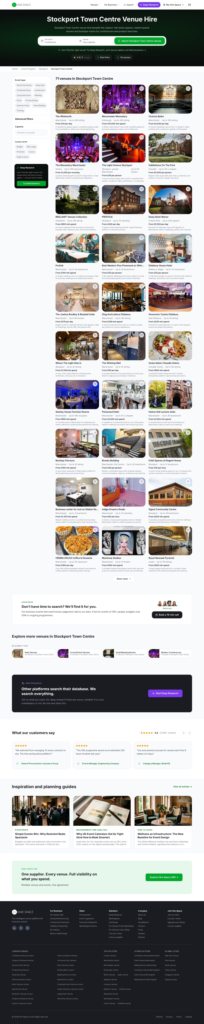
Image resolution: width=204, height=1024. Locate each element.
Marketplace (114, 918)
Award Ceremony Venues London (70, 989)
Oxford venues (109, 1003)
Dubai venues (170, 965)
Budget (20, 147)
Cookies (188, 1017)
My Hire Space (173, 4)
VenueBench (143, 922)
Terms (179, 1017)
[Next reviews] (189, 732)
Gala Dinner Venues (19, 989)
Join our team (173, 915)
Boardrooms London (65, 979)
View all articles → (182, 786)
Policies (141, 937)
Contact (141, 933)
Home (14, 69)
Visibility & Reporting (59, 926)
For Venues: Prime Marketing (121, 926)
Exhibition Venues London (22, 994)
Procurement (85, 915)
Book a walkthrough (58, 933)
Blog (140, 918)
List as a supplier (116, 937)
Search (130, 4)
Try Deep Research (31, 183)
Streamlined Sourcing (59, 918)
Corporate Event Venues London (70, 984)
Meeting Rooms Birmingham (145, 979)
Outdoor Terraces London (22, 1003)
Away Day (40, 85)
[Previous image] (59, 99)
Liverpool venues (110, 984)
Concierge (113, 922)
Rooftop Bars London (65, 970)
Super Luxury (22, 157)
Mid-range (31, 147)
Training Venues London (21, 979)
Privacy (169, 1017)
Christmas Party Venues (66, 960)
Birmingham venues (111, 965)
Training (20, 110)
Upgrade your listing (176, 922)
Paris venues (170, 960)
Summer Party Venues (20, 965)
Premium (20, 152)
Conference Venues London (23, 956)
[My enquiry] (189, 4)
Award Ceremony (24, 85)
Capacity (19, 126)
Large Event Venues (65, 994)
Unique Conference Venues (22, 960)
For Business (110, 4)
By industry (55, 930)
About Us (142, 915)
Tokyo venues (170, 970)
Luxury (32, 152)
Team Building (39, 105)
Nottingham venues (111, 999)
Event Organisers (86, 918)
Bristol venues (109, 975)
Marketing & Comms (88, 926)
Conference (40, 90)
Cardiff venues (125, 989)
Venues (94, 4)
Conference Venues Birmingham (147, 970)
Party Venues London (65, 965)
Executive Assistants (88, 922)
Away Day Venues (19, 975)
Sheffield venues (124, 1003)
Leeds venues (122, 975)
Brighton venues (110, 989)
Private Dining (31, 100)
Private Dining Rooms (20, 970)
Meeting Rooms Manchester (145, 965)
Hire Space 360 (56, 915)
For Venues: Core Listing (119, 930)
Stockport (43, 69)
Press (140, 930)
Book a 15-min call (169, 614)
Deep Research (150, 4)
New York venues (171, 956)
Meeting (38, 95)
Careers (141, 926)
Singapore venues (172, 975)
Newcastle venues (111, 994)
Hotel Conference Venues (67, 956)
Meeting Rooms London (66, 975)
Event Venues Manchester (144, 960)
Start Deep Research (167, 693)
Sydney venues (171, 979)
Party (19, 100)
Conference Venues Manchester (146, 956)
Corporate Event (24, 95)
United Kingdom (28, 69)
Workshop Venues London (67, 999)
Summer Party (23, 105)
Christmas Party (23, 90)
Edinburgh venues (111, 970)
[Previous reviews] (183, 732)
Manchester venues (111, 960)
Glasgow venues (110, 979)
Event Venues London (20, 984)
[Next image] (95, 99)
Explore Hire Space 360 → (164, 877)
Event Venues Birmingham (144, 975)
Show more (122, 578)
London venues (110, 956)
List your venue (115, 933)
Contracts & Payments (59, 922)
